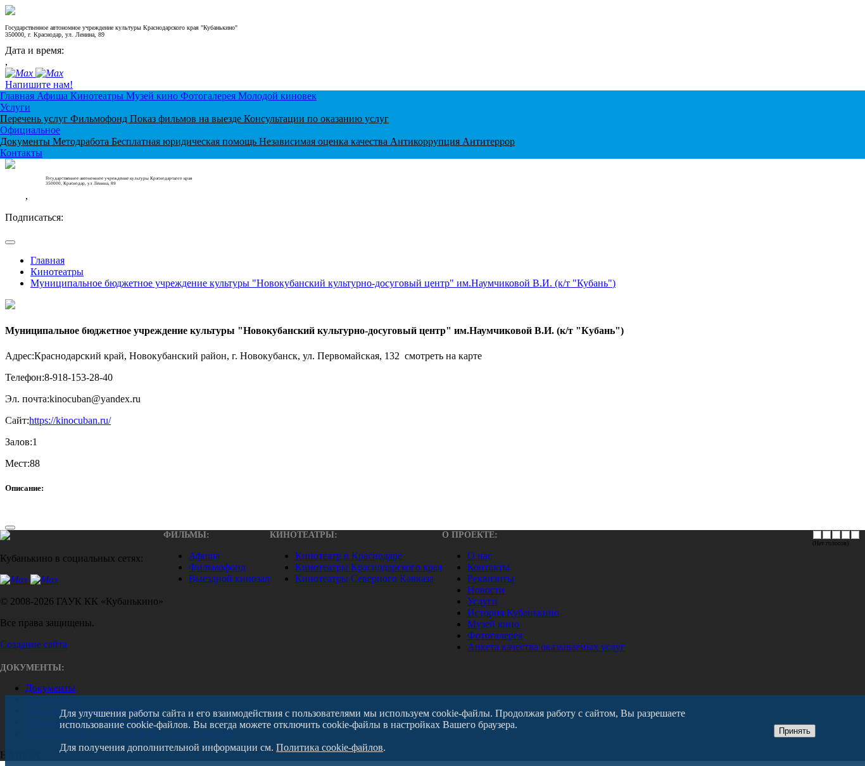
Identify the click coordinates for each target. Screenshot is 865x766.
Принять (795, 731)
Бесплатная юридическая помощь (185, 141)
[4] (845, 535)
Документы (26, 141)
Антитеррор (488, 141)
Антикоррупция (426, 141)
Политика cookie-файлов (329, 747)
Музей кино (153, 95)
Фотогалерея (209, 95)
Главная (18, 95)
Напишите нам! (39, 84)
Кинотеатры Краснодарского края (368, 567)
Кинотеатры (98, 95)
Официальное (30, 130)
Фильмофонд (100, 118)
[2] (826, 535)
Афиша (53, 95)
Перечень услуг (35, 118)
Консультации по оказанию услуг (316, 118)
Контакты (21, 152)
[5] (855, 535)
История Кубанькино (513, 612)
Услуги (15, 107)
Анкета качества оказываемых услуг (546, 646)
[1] (817, 535)
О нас (479, 555)
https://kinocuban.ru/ (70, 420)
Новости (486, 589)
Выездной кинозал (229, 578)
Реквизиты (490, 578)
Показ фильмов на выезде (187, 118)
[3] (836, 535)
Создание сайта (33, 644)
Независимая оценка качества (324, 141)
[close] (10, 242)
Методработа (82, 141)
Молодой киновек (277, 95)
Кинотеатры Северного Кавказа (364, 578)
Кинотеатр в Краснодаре (348, 555)
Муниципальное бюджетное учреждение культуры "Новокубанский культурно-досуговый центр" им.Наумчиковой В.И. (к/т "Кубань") (323, 283)
